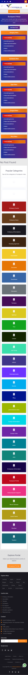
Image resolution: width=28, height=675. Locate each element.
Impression (10, 662)
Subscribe (22, 640)
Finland (18, 582)
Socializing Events (9, 41)
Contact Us (18, 662)
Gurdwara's (5, 603)
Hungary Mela (14, 32)
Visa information (6, 607)
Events (14, 656)
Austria (11, 579)
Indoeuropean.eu (16, 666)
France (11, 582)
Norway (13, 585)
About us (21, 656)
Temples (4, 601)
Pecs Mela (14, 136)
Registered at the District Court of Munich (13, 629)
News (5, 48)
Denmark (18, 579)
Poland (20, 585)
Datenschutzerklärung (17, 659)
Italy (24, 582)
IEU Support (5, 605)
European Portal (13, 11)
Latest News (8, 656)
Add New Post (14, 27)
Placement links (6, 612)
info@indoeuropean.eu (9, 631)
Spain (3, 588)
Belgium (4, 582)
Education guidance (7, 610)
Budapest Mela (14, 58)
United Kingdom (19, 588)
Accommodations (9, 46)
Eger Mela (14, 84)
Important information (10, 43)
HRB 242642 (6, 626)
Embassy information (7, 596)
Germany (4, 579)
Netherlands (5, 585)
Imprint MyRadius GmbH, (9, 620)
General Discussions (9, 50)
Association (5, 599)
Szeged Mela (14, 110)
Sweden (10, 588)
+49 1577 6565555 (7, 633)
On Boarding (8, 37)
